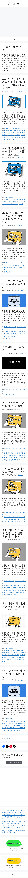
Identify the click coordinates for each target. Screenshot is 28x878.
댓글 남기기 (7, 272)
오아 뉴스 (17, 4)
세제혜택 (17, 135)
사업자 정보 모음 (9, 128)
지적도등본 (21, 521)
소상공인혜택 (10, 137)
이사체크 (19, 201)
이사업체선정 (6, 201)
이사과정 (6, 199)
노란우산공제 (14, 130)
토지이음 (4, 662)
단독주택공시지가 (15, 730)
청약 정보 (17, 128)
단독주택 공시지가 (12, 728)
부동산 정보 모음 (9, 197)
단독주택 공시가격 (9, 725)
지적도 (11, 519)
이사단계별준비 (20, 199)
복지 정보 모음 (8, 262)
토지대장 (9, 588)
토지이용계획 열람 (9, 652)
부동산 (6, 394)
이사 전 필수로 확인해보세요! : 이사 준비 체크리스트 (13, 151)
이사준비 (13, 201)
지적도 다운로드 (18, 519)
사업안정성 (11, 135)
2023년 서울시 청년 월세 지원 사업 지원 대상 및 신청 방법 (12, 217)
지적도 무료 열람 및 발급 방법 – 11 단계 (13, 470)
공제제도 (6, 130)
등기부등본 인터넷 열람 (14, 460)
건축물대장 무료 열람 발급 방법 (13, 348)
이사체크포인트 (13, 204)
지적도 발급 (14, 521)
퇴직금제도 (12, 139)
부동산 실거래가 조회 (10, 327)
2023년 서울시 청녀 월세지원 (12, 265)
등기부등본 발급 (11, 455)
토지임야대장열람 (12, 594)
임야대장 (6, 585)
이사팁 (21, 204)
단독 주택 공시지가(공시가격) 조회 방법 (13, 673)
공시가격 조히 (20, 721)
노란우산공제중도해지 (13, 132)
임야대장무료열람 (15, 585)
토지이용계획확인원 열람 (17, 659)
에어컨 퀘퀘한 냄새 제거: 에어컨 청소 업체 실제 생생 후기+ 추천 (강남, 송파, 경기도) (13, 817)
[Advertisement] (14, 22)
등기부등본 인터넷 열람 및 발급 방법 (13, 404)
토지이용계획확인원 (13, 655)
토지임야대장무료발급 (8, 592)
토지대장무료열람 (18, 588)
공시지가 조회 (8, 719)
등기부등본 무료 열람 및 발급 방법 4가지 (13, 283)
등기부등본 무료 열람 (16, 334)
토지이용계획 (8, 650)
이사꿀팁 (12, 199)
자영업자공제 (19, 137)
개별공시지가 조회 (9, 721)
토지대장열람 (13, 590)
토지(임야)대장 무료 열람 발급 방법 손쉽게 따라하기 (12, 533)
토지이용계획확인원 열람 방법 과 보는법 (14, 605)
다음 (8, 738)
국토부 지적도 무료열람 (11, 517)
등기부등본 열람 (10, 457)
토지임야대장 (21, 590)
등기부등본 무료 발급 (10, 331)
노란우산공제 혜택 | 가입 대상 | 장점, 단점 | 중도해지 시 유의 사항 (13, 83)
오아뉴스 (11, 394)
